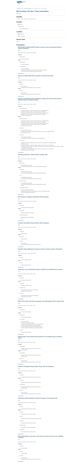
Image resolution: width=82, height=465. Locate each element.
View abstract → (21, 73)
